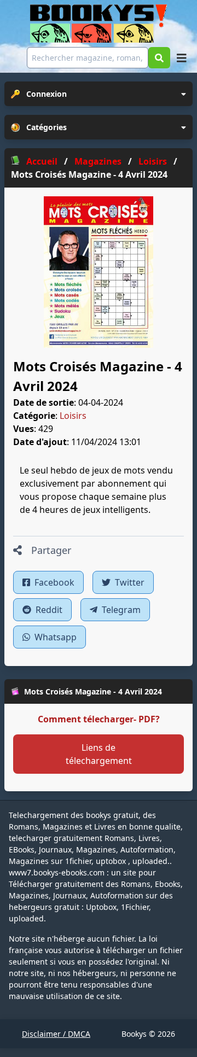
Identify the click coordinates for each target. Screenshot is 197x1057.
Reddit (47, 610)
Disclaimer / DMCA (56, 1034)
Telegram (120, 610)
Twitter (128, 582)
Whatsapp (54, 637)
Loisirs (73, 416)
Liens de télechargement (99, 754)
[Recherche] (159, 57)
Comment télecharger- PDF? (99, 719)
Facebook (53, 582)
